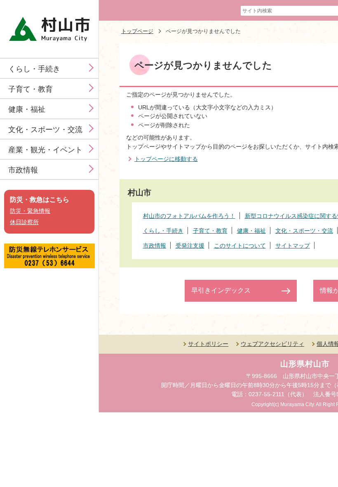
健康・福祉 (26, 109)
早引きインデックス (221, 290)
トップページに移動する (166, 159)
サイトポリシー (208, 343)
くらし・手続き (34, 69)
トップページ (137, 31)
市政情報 (23, 170)
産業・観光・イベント (45, 150)
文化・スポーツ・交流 (45, 129)
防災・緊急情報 (30, 211)
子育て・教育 (30, 89)
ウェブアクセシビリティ (272, 343)
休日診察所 (24, 222)
